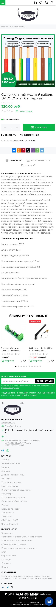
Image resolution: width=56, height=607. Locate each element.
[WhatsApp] (37, 150)
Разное (5, 505)
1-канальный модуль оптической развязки (10, 349)
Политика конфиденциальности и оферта (21, 537)
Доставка (6, 563)
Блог (3, 552)
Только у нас (7, 512)
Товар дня (6, 516)
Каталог (14, 140)
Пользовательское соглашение (16, 540)
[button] (15, 366)
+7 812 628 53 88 (11, 419)
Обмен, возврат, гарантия (13, 544)
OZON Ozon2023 (9, 520)
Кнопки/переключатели (13, 497)
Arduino (5, 459)
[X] (28, 150)
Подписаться (44, 381)
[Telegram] (42, 150)
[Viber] (33, 150)
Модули (5, 467)
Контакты (6, 559)
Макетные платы (9, 486)
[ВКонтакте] (14, 150)
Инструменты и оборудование (16, 490)
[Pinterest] (23, 150)
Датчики (5, 471)
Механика (6, 478)
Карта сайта (34, 602)
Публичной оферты (10, 388)
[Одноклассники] (19, 150)
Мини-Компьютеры (10, 463)
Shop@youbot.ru (13, 426)
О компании (7, 533)
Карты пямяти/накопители (14, 501)
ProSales (26, 605)
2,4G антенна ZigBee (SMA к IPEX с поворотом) (40, 349)
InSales (44, 605)
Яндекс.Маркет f (9, 524)
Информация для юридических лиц (18, 548)
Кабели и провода (27, 140)
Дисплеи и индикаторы (12, 475)
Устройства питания (11, 482)
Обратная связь (9, 555)
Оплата (4, 567)
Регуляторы (7, 494)
